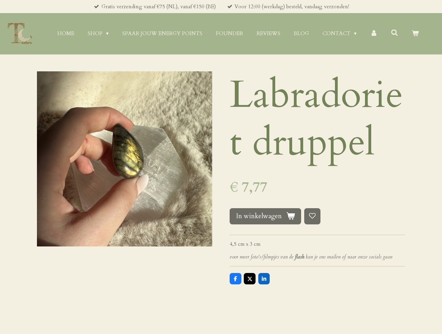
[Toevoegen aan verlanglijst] (312, 216)
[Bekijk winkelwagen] (415, 33)
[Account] (374, 33)
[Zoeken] (394, 33)
